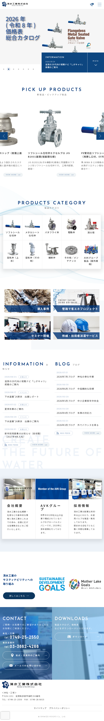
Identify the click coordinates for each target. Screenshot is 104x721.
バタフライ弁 (52, 232)
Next (100, 136)
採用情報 (82, 505)
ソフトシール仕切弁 (13, 234)
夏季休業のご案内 (14, 408)
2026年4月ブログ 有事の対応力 (74, 412)
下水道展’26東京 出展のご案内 (22, 421)
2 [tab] (8, 70)
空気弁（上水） (13, 259)
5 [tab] (23, 70)
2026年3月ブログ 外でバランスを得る (78, 424)
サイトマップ (40, 708)
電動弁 (71, 232)
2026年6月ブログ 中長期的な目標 (75, 388)
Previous (4, 136)
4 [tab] (18, 70)
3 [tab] (13, 70)
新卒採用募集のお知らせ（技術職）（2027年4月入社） (23, 435)
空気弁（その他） (32, 259)
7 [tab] (33, 70)
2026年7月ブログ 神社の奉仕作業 (75, 376)
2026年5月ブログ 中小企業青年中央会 (78, 400)
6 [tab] (28, 70)
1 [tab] (3, 70)
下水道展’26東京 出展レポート (22, 396)
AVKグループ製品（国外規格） (91, 261)
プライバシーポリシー (59, 708)
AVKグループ (51, 507)
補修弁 (52, 257)
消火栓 (91, 232)
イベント (23, 392)
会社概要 (15, 505)
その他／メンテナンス (71, 259)
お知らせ (23, 377)
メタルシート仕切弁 (32, 234)
